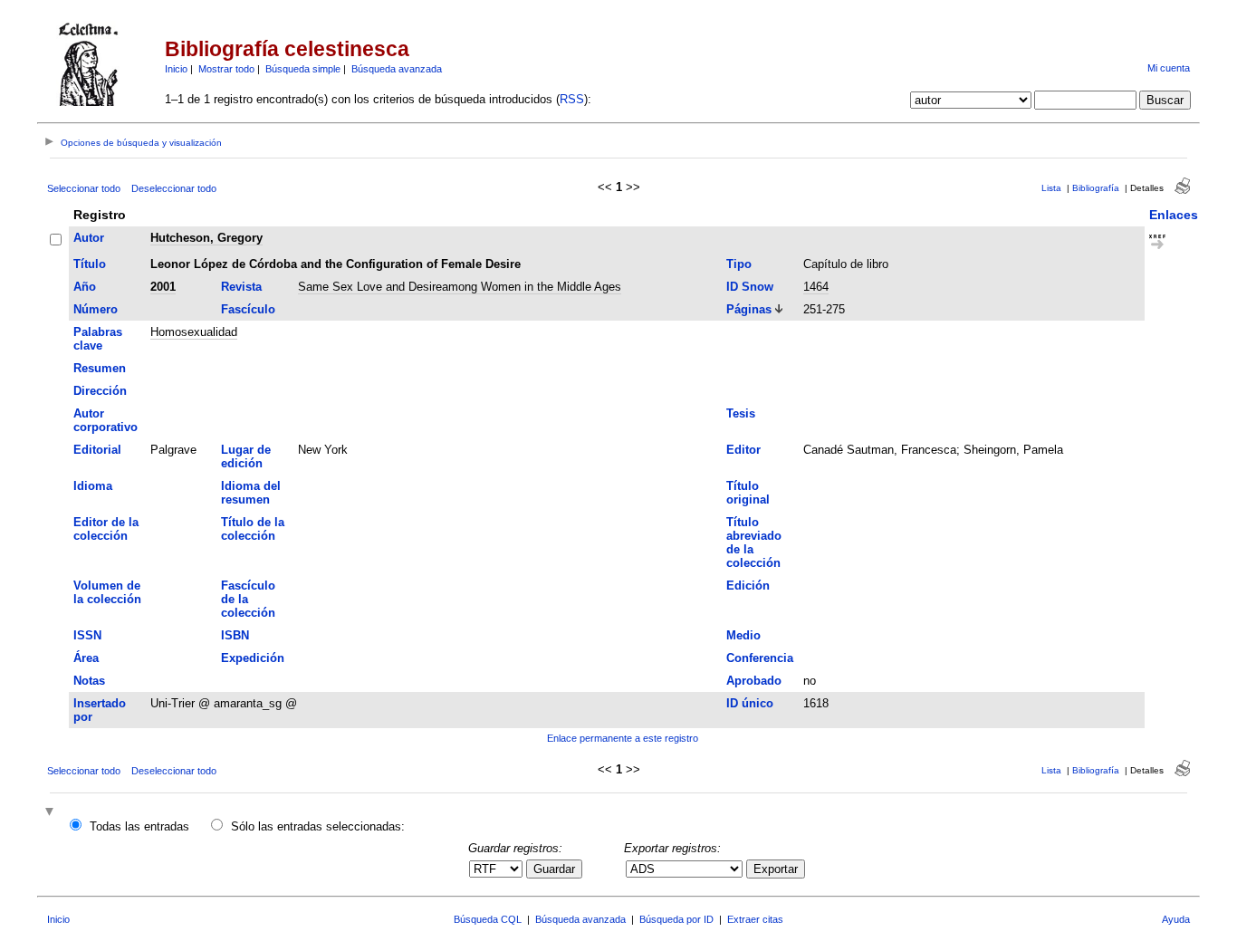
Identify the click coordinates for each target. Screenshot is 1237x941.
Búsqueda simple (302, 68)
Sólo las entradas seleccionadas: (318, 826)
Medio (743, 635)
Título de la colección (252, 529)
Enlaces (1173, 214)
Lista (1051, 188)
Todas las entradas (139, 826)
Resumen (99, 368)
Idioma (92, 486)
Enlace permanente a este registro (622, 738)
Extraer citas (755, 919)
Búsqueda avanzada (396, 68)
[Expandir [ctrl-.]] (51, 813)
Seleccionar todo (83, 188)
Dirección (100, 391)
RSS (572, 99)
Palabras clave (97, 338)
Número (95, 309)
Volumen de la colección (107, 592)
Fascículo (248, 309)
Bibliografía (1095, 188)
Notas (89, 680)
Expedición (252, 658)
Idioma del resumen (251, 492)
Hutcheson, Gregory (206, 238)
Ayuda (1176, 919)
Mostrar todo (226, 68)
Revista (241, 286)
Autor (88, 238)
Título (89, 264)
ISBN (235, 635)
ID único (749, 703)
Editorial (97, 449)
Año (84, 286)
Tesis (740, 413)
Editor (743, 449)
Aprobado (754, 680)
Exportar (775, 869)
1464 (816, 286)
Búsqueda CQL (488, 919)
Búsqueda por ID (676, 919)
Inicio (176, 68)
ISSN (87, 635)
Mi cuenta (1168, 67)
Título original (748, 492)
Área (86, 658)
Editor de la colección (106, 529)
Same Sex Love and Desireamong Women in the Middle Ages (459, 286)
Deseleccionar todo (173, 188)
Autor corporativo (105, 420)
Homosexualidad (193, 332)
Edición (748, 585)
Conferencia (759, 658)
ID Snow (749, 286)
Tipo (739, 264)
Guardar (554, 869)
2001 (163, 286)
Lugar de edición (246, 456)
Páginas (749, 309)
